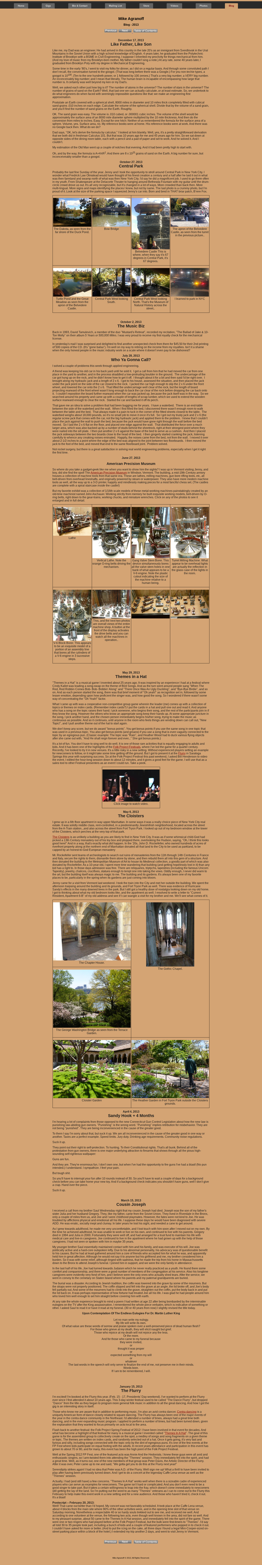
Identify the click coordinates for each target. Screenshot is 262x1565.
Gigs (48, 5)
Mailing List (115, 5)
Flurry (182, 753)
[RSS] (104, 1562)
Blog (231, 5)
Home (21, 5)
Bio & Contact (79, 5)
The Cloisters (60, 836)
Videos (174, 5)
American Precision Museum (109, 472)
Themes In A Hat (175, 1433)
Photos (203, 5)
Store (146, 5)
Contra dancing (186, 1411)
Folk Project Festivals (126, 746)
